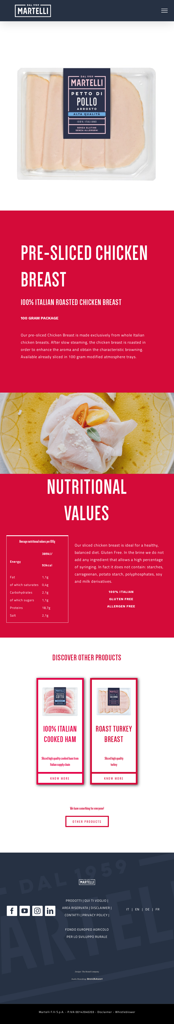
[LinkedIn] (50, 911)
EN (137, 909)
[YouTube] (25, 911)
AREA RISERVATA (75, 907)
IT (127, 909)
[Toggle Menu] (165, 11)
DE (147, 909)
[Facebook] (12, 911)
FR (158, 909)
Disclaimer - (106, 1012)
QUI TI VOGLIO (95, 900)
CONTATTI (73, 915)
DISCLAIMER (101, 907)
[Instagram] (37, 911)
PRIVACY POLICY (95, 915)
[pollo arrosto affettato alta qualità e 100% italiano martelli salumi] (87, 123)
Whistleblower (125, 1012)
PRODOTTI (74, 900)
